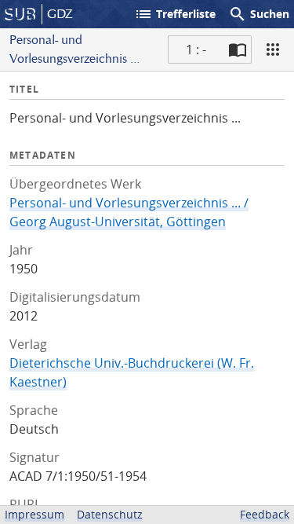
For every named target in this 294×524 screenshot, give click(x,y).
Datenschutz (110, 514)
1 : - (196, 49)
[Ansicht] (272, 49)
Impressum (34, 514)
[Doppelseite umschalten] (237, 49)
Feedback (264, 514)
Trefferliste (175, 14)
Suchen (258, 14)
